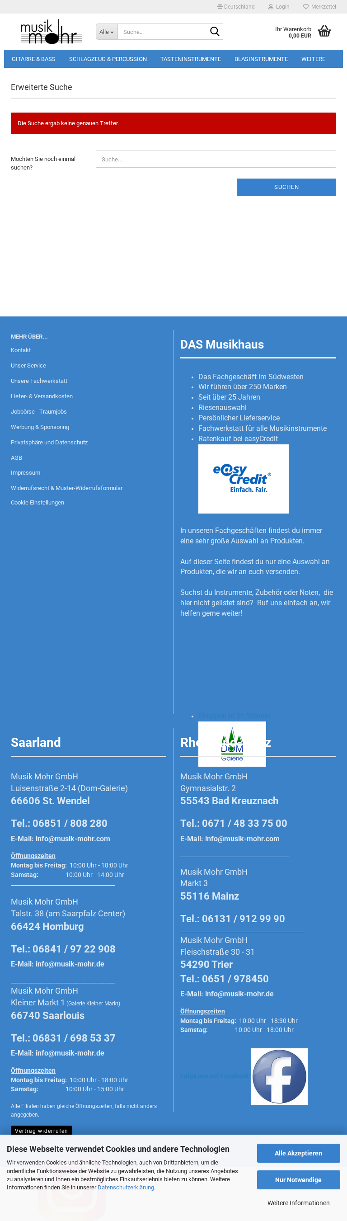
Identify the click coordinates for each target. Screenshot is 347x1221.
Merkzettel (322, 7)
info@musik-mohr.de (70, 964)
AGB (16, 457)
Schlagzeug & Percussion (108, 59)
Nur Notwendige (298, 1179)
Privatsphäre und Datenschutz (49, 442)
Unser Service (28, 365)
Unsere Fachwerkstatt (39, 380)
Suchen (286, 187)
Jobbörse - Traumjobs (39, 411)
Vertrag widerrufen (41, 1131)
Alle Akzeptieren (298, 1153)
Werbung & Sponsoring (40, 427)
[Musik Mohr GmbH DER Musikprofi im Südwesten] (46, 32)
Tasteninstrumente (190, 59)
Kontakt (21, 350)
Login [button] (281, 7)
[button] (236, 7)
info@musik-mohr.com (73, 838)
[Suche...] (214, 32)
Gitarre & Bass (34, 59)
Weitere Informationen (298, 1203)
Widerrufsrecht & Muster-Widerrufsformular (66, 488)
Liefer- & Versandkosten (42, 396)
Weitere (313, 59)
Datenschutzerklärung (126, 1187)
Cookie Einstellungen (37, 502)
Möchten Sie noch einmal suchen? (43, 163)
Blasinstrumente (261, 59)
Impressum (25, 472)
